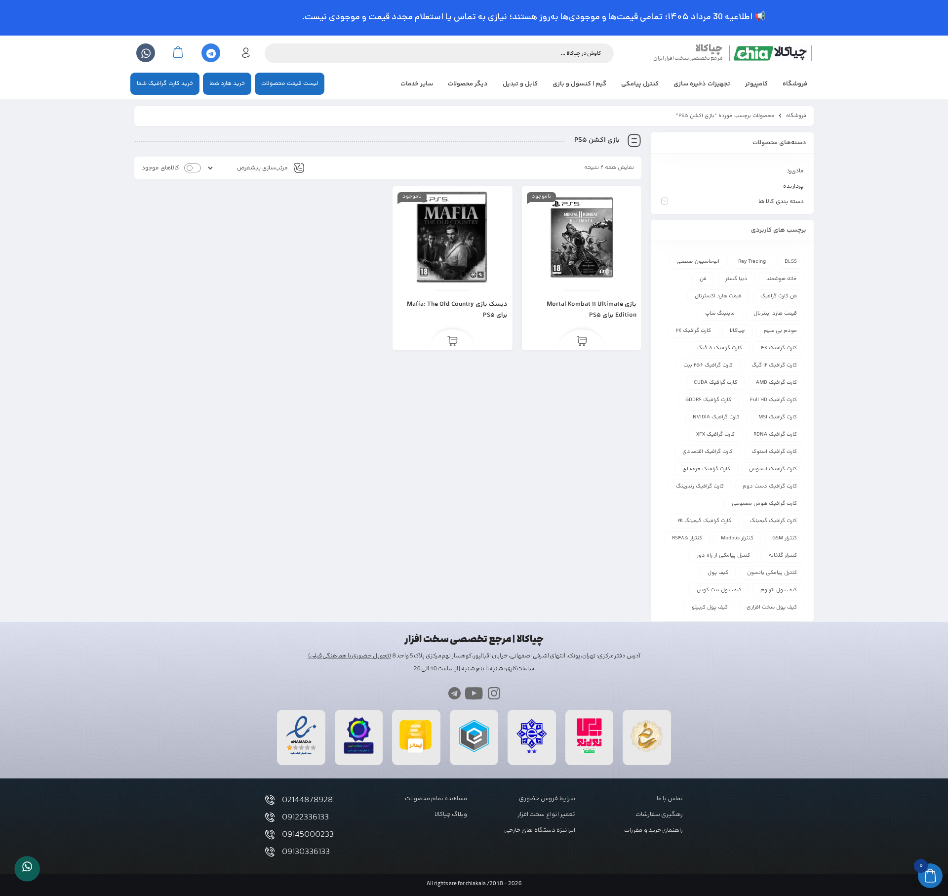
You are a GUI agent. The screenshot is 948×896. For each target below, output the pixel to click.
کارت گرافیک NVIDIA (716, 417)
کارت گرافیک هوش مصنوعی (764, 503)
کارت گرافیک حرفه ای (706, 469)
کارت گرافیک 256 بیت (708, 365)
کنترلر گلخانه (783, 555)
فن (703, 279)
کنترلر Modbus (737, 538)
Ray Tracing (752, 261)
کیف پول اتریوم (778, 590)
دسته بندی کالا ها (781, 201)
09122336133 (305, 817)
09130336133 (306, 852)
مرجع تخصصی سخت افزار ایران (687, 58)
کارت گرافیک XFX (715, 434)
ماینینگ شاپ (720, 313)
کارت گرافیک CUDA (715, 382)
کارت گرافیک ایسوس (773, 469)
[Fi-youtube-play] (474, 693)
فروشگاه (795, 84)
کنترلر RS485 (687, 538)
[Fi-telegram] (454, 693)
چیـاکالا (737, 330)
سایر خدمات (416, 84)
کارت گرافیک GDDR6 (708, 400)
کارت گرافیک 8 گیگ (719, 348)
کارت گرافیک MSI (777, 417)
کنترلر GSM (784, 538)
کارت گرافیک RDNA (775, 434)
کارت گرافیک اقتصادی (707, 452)
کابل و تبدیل (520, 84)
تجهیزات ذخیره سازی (701, 84)
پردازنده (793, 186)
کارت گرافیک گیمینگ (773, 521)
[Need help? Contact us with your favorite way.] (27, 868)
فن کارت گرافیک (778, 296)
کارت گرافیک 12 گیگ (774, 365)
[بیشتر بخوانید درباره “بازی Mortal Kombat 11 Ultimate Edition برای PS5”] (581, 341)
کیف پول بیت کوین (719, 590)
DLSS (791, 261)
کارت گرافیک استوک (774, 452)
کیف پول (718, 573)
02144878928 (307, 800)
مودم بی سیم (780, 330)
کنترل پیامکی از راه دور (723, 555)
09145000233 (308, 835)
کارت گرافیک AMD (776, 382)
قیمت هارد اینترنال (775, 313)
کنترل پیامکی (640, 84)
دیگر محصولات (468, 84)
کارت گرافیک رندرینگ (700, 486)
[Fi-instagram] (494, 693)
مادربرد (795, 171)
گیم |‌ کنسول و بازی (579, 84)
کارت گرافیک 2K (693, 330)
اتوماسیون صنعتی (697, 261)
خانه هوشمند (781, 279)
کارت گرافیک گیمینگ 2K (704, 521)
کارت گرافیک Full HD (773, 400)
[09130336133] (270, 851)
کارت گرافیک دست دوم (770, 486)
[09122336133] (270, 817)
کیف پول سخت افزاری (772, 607)
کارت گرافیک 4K (779, 348)
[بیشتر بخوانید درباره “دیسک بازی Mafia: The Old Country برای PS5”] (452, 341)
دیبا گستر (736, 279)
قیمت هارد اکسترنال (718, 296)
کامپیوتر (756, 84)
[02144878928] (270, 800)
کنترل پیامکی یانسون (772, 573)
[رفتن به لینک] (589, 753)
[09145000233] (270, 834)
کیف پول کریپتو (710, 607)
